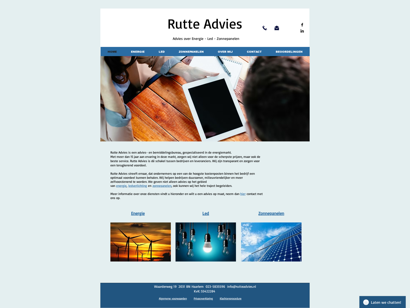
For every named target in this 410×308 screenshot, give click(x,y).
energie (121, 186)
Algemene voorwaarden (173, 298)
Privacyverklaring (203, 298)
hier (243, 194)
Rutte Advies (204, 23)
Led (205, 213)
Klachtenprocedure (231, 298)
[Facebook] (302, 24)
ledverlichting (137, 186)
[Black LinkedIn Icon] (302, 31)
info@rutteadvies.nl (241, 286)
